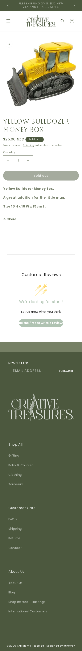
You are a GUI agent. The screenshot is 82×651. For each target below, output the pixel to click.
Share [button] (11, 219)
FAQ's (12, 519)
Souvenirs (16, 484)
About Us (15, 583)
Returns (14, 538)
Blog (11, 592)
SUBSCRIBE (66, 371)
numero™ (69, 645)
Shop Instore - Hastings (26, 602)
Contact (15, 548)
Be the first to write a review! (41, 323)
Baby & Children (21, 465)
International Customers (27, 611)
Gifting (13, 455)
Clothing (15, 475)
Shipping (28, 145)
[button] (8, 21)
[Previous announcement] (7, 5)
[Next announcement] (74, 5)
